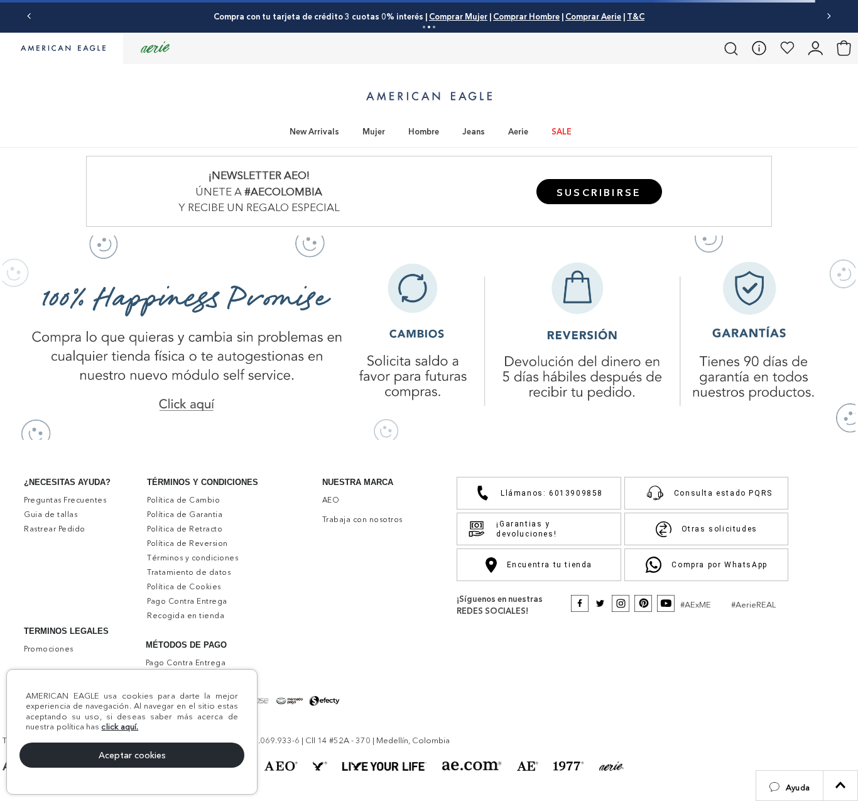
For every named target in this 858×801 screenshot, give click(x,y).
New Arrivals (314, 131)
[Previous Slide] (29, 16)
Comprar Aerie (593, 16)
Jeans (473, 131)
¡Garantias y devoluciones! (526, 529)
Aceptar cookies (132, 755)
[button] (789, 785)
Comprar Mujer (458, 16)
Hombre (423, 131)
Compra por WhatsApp (719, 564)
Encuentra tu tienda (549, 564)
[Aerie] (155, 48)
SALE (561, 131)
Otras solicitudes (720, 529)
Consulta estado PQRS (723, 493)
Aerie (518, 131)
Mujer (373, 131)
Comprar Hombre (526, 16)
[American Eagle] (61, 49)
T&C (635, 16)
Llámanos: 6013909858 (552, 493)
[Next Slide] (828, 16)
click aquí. (119, 726)
